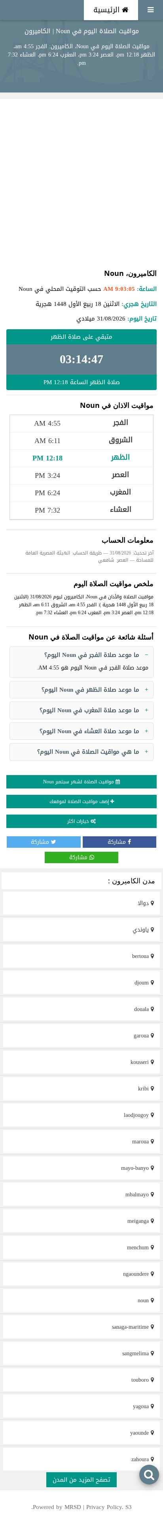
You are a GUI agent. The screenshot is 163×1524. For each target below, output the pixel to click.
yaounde (140, 1433)
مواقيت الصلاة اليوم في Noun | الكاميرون (82, 31)
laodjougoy (137, 1115)
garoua (142, 1035)
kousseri (141, 1062)
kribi (144, 1088)
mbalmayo (138, 1194)
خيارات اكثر (79, 821)
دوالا (144, 903)
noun (144, 1300)
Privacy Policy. (104, 1507)
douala (142, 1009)
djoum (143, 982)
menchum (139, 1247)
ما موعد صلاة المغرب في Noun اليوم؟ (89, 710)
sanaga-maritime (131, 1327)
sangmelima (136, 1353)
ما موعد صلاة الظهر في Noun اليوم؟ (90, 689)
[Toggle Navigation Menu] (150, 10)
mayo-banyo (136, 1168)
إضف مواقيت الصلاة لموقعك (79, 801)
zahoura (141, 1459)
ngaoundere (137, 1274)
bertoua (141, 956)
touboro (141, 1380)
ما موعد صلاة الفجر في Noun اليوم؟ (91, 654)
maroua (141, 1141)
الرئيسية (107, 10)
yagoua (142, 1406)
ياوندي (142, 929)
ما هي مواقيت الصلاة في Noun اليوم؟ (88, 751)
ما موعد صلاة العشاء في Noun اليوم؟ (89, 731)
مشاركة (118, 842)
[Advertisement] (81, 183)
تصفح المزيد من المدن (81, 1479)
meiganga (139, 1221)
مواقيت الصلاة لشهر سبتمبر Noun (79, 781)
